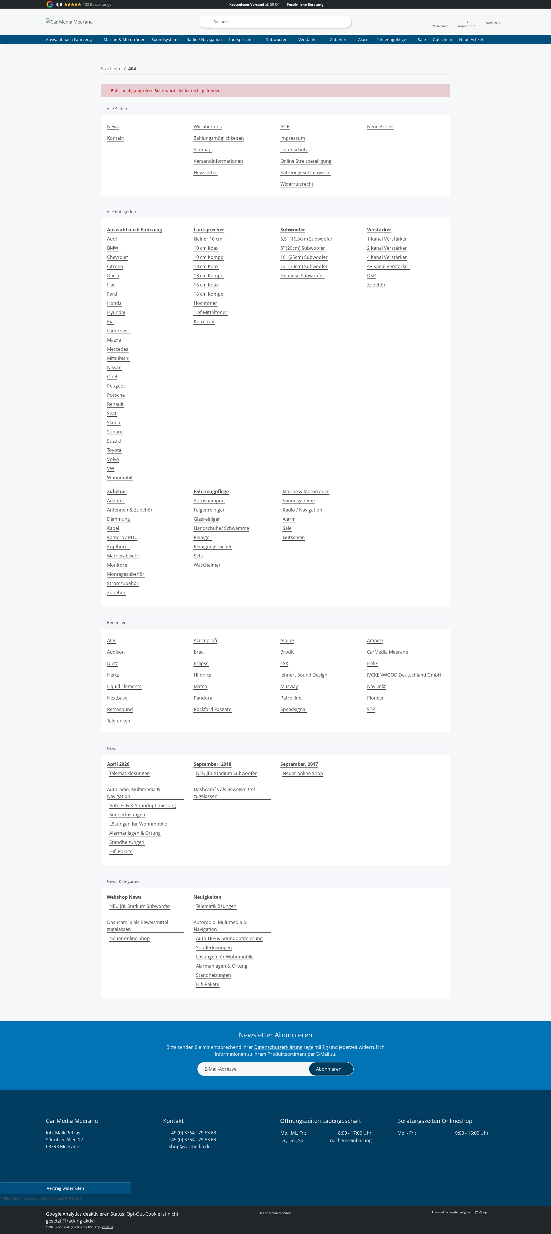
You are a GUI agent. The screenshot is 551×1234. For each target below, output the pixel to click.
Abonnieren (329, 1069)
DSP (371, 275)
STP (371, 709)
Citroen (115, 266)
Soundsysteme (299, 500)
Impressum (292, 138)
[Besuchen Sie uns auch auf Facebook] (176, 1160)
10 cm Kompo (209, 257)
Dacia (113, 275)
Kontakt (115, 138)
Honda (114, 303)
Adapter (116, 500)
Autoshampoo (209, 500)
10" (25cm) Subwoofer (304, 257)
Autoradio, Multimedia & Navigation (133, 792)
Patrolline (290, 698)
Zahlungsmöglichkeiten (219, 138)
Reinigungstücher (213, 546)
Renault (115, 404)
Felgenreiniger (209, 510)
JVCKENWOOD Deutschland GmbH (404, 675)
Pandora (203, 698)
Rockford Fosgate (212, 709)
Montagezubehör (125, 574)
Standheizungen (126, 842)
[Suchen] (205, 21)
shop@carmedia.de (190, 1146)
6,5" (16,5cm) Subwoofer (306, 239)
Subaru (115, 432)
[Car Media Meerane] (69, 21)
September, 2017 (299, 764)
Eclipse (201, 663)
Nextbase (117, 698)
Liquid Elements (124, 686)
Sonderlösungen (127, 814)
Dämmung (118, 519)
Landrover (118, 331)
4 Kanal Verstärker (387, 257)
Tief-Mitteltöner (210, 312)
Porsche (116, 395)
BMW (112, 248)
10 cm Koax (206, 248)
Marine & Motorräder (306, 491)
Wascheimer (207, 565)
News (113, 126)
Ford (112, 294)
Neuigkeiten (207, 897)
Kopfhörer (118, 546)
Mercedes (117, 349)
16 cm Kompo (209, 294)
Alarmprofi (205, 640)
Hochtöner (205, 303)
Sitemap (203, 149)
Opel (112, 376)
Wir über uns (208, 126)
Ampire (375, 640)
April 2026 (118, 764)
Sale (287, 528)
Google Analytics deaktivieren (78, 1214)
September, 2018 (212, 764)
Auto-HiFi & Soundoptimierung (142, 805)
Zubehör (376, 285)
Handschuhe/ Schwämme (221, 528)
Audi (112, 239)
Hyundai (116, 312)
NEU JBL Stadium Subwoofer (226, 773)
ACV (111, 640)
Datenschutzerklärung (278, 1047)
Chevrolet (117, 257)
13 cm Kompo (209, 275)
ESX (284, 663)
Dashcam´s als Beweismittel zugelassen (224, 792)
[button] (440, 22)
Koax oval (204, 321)
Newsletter (205, 172)
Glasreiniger (207, 519)
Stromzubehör (123, 583)
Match (200, 686)
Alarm (289, 519)
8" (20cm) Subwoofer (302, 248)
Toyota (114, 450)
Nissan (114, 367)
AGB (285, 126)
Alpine (287, 640)
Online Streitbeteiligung (305, 161)
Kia (110, 321)
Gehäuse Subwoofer (302, 275)
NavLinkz (376, 686)
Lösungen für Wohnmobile (138, 824)
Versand (74, 1198)
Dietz (112, 663)
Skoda (113, 422)
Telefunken (118, 721)
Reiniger (203, 537)
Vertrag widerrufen (65, 1188)
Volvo (113, 459)
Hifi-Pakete (121, 851)
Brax (198, 652)
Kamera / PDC (122, 537)
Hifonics (202, 675)
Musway (289, 686)
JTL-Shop (481, 1212)
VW (110, 468)
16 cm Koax (206, 285)
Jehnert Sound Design (303, 675)
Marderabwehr (123, 556)
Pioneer (375, 698)
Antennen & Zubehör (130, 510)
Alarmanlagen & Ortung (135, 833)
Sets (198, 556)
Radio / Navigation (302, 510)
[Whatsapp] (165, 1160)
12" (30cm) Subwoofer (304, 266)
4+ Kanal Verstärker (388, 266)
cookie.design (458, 1212)
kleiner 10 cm (208, 239)
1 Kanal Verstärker (387, 239)
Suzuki (114, 441)
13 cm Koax (206, 266)
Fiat (111, 285)
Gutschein (294, 537)
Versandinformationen (218, 161)
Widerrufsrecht (296, 184)
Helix (372, 663)
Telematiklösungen (129, 773)
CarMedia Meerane (387, 652)
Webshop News (124, 897)
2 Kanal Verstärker (387, 248)
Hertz (113, 675)
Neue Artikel (471, 39)
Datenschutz (294, 149)
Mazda (114, 340)
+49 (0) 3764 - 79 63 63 (192, 1133)
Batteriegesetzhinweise (305, 172)
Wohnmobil (119, 477)
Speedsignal (293, 709)
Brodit (287, 652)
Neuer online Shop (303, 773)
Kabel (113, 528)
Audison (116, 652)
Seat (112, 413)
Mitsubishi (118, 358)
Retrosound (120, 709)
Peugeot (116, 386)
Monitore (117, 565)
